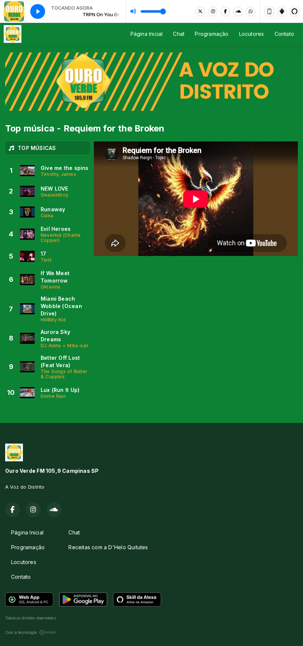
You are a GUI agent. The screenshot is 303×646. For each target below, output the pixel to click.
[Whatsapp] (250, 11)
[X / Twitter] (200, 11)
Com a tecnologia (21, 632)
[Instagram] (213, 11)
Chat (178, 34)
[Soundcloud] (238, 11)
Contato (284, 34)
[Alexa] (294, 11)
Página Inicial (146, 34)
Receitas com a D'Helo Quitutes (108, 547)
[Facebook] (225, 11)
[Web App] (269, 11)
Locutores (251, 34)
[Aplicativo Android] (282, 11)
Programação (211, 34)
